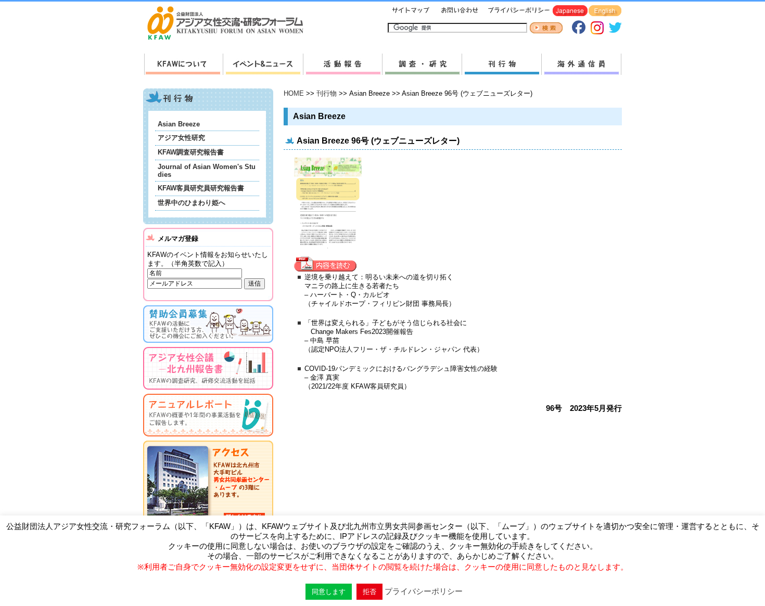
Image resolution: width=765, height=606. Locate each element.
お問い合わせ (458, 11)
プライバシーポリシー (517, 11)
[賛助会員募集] (208, 345)
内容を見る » (328, 264)
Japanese (570, 11)
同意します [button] (329, 592)
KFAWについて (183, 64)
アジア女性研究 (181, 137)
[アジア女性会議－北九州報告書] (208, 391)
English (605, 11)
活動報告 (342, 64)
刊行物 (501, 64)
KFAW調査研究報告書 (191, 152)
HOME (294, 93)
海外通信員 (581, 64)
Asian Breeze (179, 124)
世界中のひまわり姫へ (191, 203)
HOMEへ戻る (229, 24)
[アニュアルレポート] (208, 438)
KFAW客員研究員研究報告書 (201, 188)
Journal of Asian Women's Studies (207, 170)
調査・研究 (422, 64)
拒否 (369, 592)
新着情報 (263, 64)
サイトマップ (411, 11)
